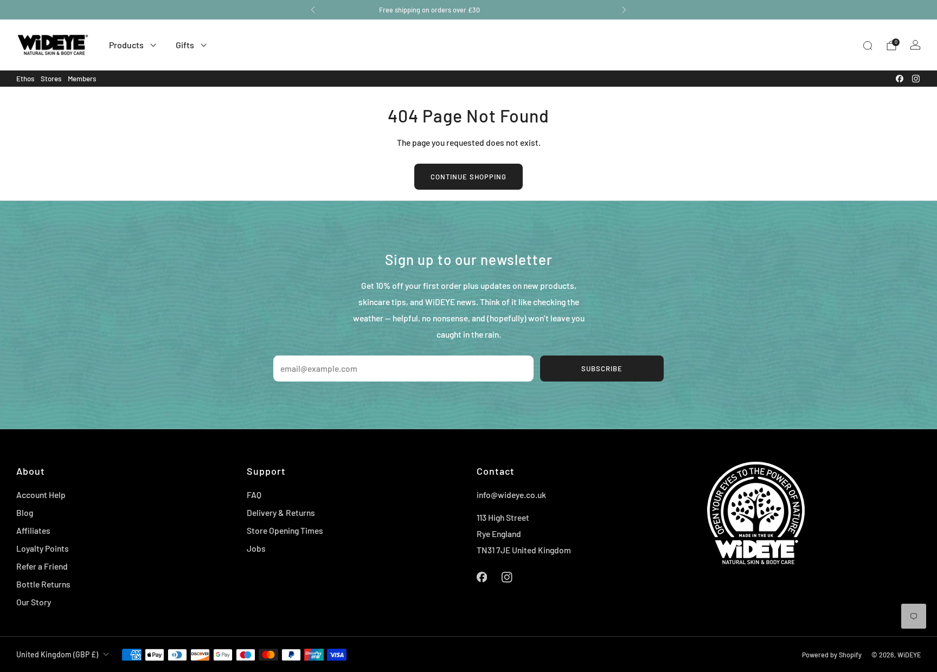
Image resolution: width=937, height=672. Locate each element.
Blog (24, 512)
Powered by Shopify (832, 654)
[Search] (867, 45)
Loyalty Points (42, 548)
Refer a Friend (42, 566)
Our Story (33, 602)
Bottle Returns (43, 584)
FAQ (254, 494)
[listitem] (468, 10)
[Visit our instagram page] (916, 78)
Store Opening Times (285, 530)
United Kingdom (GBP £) (57, 654)
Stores (51, 78)
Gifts (185, 45)
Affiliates (33, 530)
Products (126, 45)
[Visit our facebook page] (899, 78)
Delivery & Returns (281, 512)
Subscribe (601, 368)
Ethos (25, 78)
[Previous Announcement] (313, 10)
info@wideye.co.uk (511, 494)
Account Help (41, 494)
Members (82, 78)
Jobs (256, 548)
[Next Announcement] (624, 10)
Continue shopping (468, 176)
